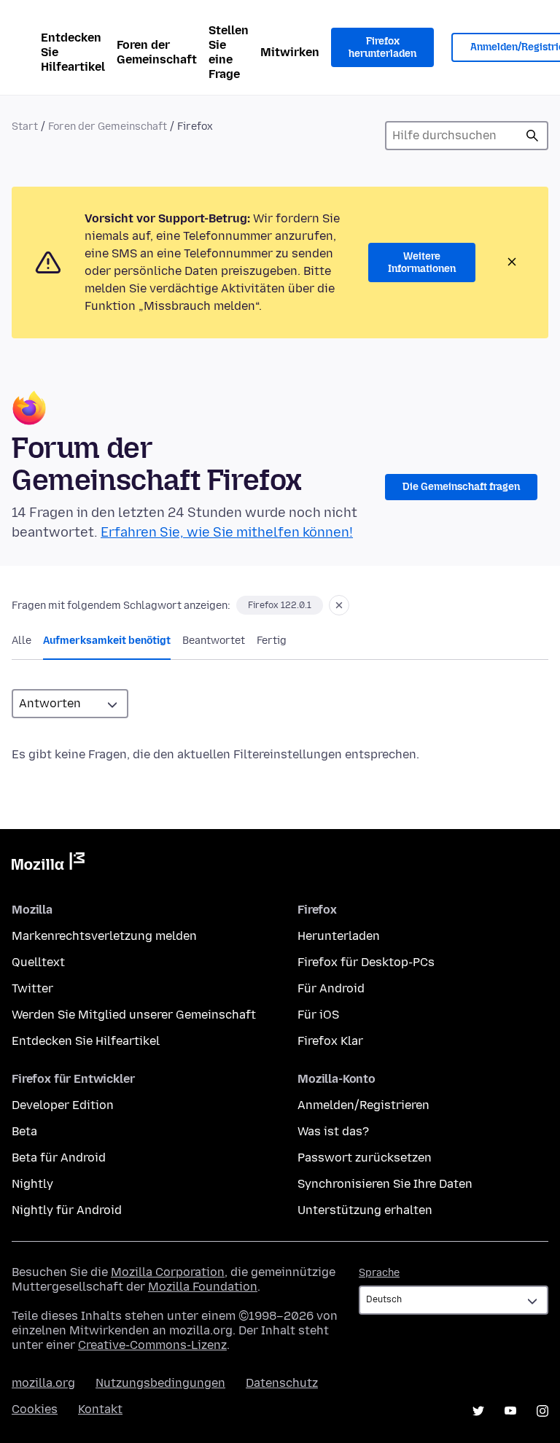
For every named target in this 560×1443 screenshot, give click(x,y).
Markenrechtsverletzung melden (104, 936)
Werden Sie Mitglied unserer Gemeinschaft (134, 1015)
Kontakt (100, 1409)
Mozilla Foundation (202, 1287)
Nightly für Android (67, 1210)
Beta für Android (59, 1157)
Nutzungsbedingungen (160, 1383)
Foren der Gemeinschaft (157, 52)
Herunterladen (339, 936)
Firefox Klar (330, 1041)
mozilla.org (43, 1383)
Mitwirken (289, 52)
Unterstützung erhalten (365, 1210)
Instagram (542, 1411)
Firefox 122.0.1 (279, 605)
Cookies (35, 1409)
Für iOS (318, 1015)
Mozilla (48, 864)
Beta (24, 1131)
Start (25, 126)
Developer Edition (63, 1105)
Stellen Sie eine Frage (229, 52)
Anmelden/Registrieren (363, 1105)
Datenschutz (282, 1383)
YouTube (510, 1411)
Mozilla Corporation (168, 1272)
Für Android (331, 988)
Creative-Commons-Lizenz (152, 1345)
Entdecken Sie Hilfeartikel (73, 52)
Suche (532, 135)
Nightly (32, 1184)
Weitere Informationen (422, 263)
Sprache (379, 1273)
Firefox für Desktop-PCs (366, 962)
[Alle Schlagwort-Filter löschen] (339, 605)
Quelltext (38, 962)
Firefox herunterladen (382, 48)
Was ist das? (333, 1131)
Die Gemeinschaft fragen (461, 487)
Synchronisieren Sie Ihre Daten (385, 1184)
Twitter (32, 988)
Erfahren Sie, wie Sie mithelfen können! (227, 532)
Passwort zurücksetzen (365, 1157)
